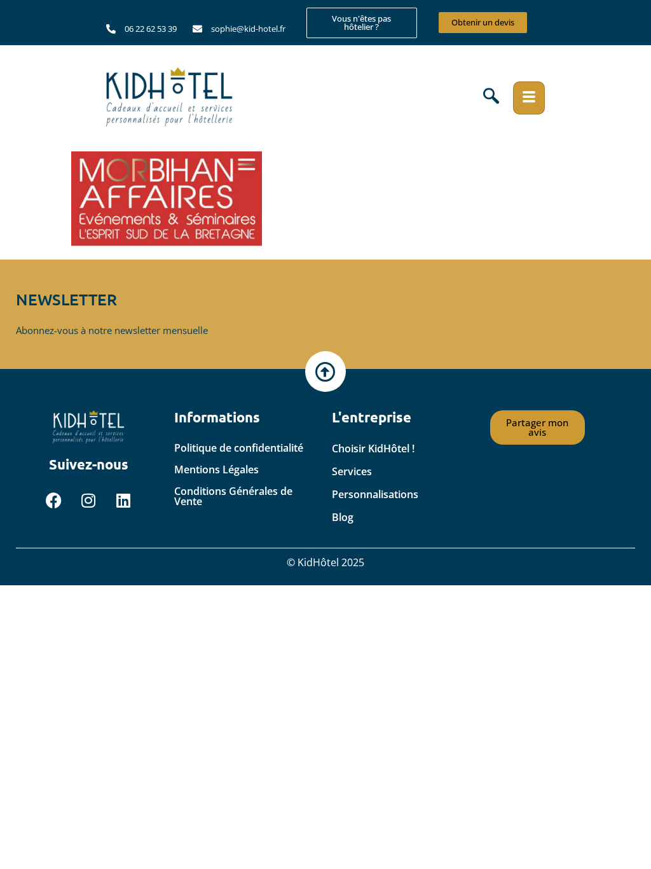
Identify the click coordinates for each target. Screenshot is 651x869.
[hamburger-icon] (529, 98)
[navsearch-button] (491, 98)
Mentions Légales (216, 469)
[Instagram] (88, 500)
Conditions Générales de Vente (233, 496)
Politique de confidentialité (238, 448)
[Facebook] (53, 500)
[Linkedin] (123, 500)
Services (352, 471)
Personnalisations (375, 494)
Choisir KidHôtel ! (373, 448)
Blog (342, 517)
